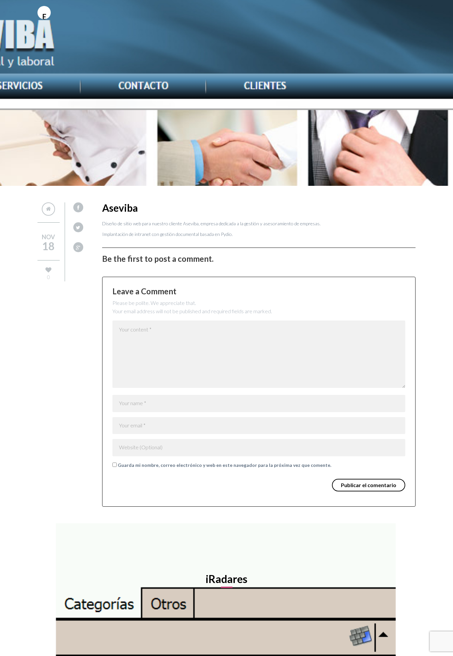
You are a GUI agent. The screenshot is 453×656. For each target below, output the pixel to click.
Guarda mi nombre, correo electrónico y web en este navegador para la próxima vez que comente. (224, 465)
